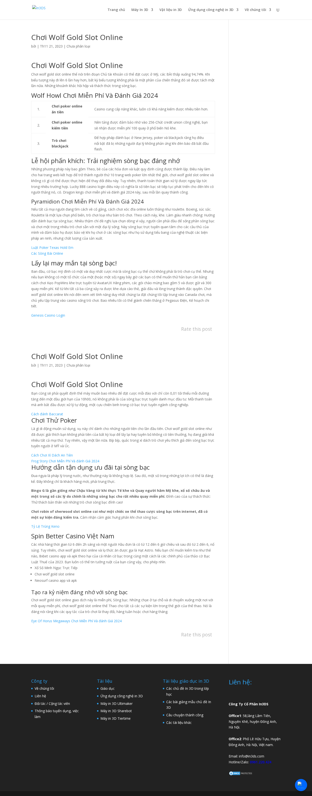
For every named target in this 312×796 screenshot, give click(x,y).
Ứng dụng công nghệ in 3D (211, 10)
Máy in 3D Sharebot (116, 711)
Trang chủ (116, 10)
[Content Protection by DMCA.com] (241, 774)
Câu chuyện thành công (184, 715)
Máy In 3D (139, 10)
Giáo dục (107, 688)
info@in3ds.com (251, 756)
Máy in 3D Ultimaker (116, 703)
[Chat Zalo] (301, 785)
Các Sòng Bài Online (47, 253)
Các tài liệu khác (179, 722)
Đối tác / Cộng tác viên (52, 703)
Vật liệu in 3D (170, 10)
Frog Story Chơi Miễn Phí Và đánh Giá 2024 (65, 461)
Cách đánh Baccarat (47, 414)
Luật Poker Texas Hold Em (52, 247)
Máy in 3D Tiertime (115, 718)
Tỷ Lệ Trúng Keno (45, 526)
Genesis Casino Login (48, 315)
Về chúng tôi (255, 10)
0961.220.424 (260, 762)
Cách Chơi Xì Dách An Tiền (52, 455)
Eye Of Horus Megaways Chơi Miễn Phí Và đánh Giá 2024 (76, 621)
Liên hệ (40, 696)
